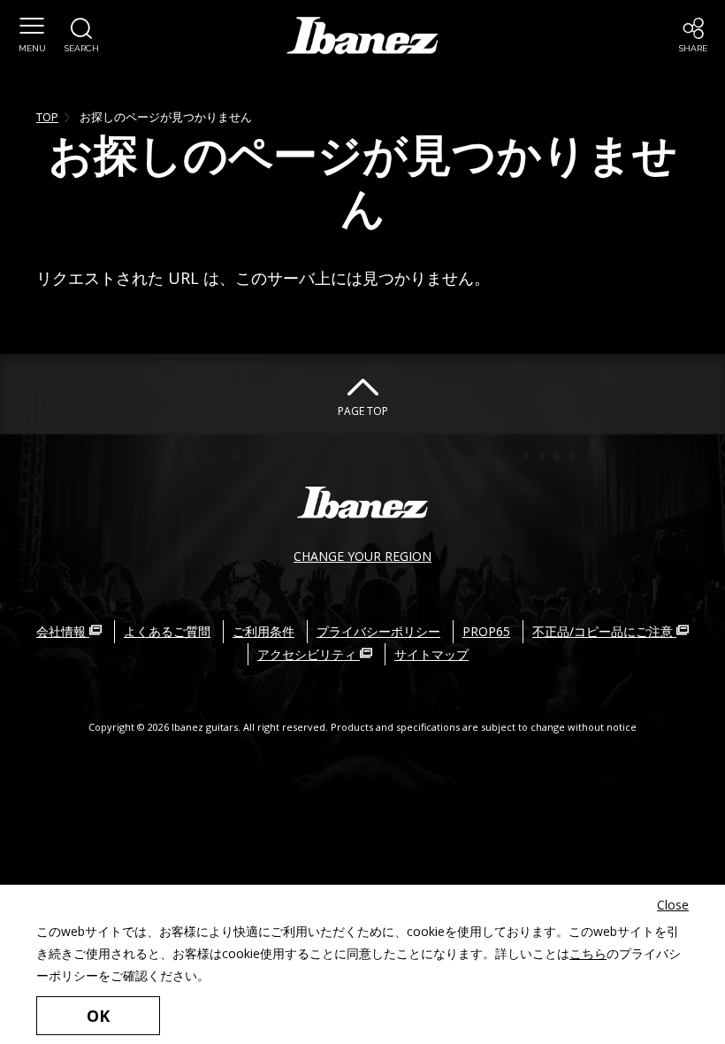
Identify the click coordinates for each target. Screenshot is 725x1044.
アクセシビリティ (308, 654)
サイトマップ (431, 654)
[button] (32, 35)
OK (98, 1015)
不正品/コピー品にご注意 (604, 631)
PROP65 (486, 631)
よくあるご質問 (167, 631)
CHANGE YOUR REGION (362, 556)
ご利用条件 (263, 631)
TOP (47, 117)
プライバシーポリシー (378, 631)
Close (673, 904)
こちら (588, 953)
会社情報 (62, 631)
